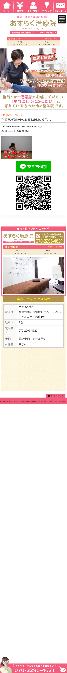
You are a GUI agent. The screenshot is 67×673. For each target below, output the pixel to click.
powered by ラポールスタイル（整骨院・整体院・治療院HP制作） (49, 401)
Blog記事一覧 (9, 115)
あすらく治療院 (14, 401)
